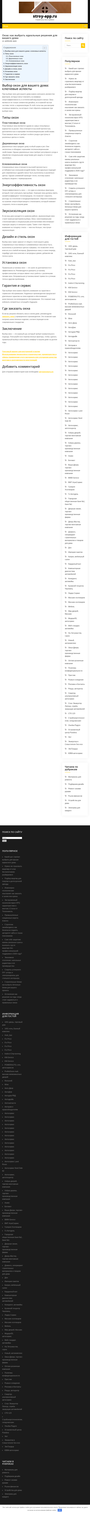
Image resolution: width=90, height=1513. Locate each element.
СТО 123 (71, 713)
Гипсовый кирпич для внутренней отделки (21, 351)
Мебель (71, 607)
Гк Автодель (73, 494)
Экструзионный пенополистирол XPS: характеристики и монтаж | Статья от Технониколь (74, 120)
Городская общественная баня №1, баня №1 (75, 501)
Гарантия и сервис (12, 74)
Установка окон (11, 71)
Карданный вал (74, 564)
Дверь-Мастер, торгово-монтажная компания (73, 524)
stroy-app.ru (45, 16)
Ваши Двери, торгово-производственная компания (12, 1213)
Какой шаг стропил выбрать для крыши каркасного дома (74, 71)
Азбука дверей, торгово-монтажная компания (73, 435)
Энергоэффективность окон (16, 63)
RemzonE (72, 314)
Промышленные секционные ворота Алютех (73, 133)
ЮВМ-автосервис (75, 753)
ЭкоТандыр (73, 749)
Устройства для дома (13, 1490)
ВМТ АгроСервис (75, 482)
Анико (70, 456)
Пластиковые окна (16, 56)
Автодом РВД (73, 332)
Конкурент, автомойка (13, 1305)
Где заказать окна (12, 77)
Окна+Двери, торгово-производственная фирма (12, 1359)
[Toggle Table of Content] (43, 48)
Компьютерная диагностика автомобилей (72, 571)
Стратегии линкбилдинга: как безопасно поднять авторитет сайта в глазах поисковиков (73, 146)
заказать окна (8, 316)
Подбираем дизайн (76, 784)
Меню (5, 26)
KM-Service (72, 288)
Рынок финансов (75, 796)
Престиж (71, 675)
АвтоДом (72, 327)
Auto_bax (72, 261)
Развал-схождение (76, 680)
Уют (69, 737)
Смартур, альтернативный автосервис (71, 696)
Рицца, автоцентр (75, 689)
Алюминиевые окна (16, 61)
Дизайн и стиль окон (13, 69)
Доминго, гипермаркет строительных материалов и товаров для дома (74, 537)
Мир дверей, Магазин (13, 1330)
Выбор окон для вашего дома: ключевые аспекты (25, 51)
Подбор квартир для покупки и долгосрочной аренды (74, 94)
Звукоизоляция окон (13, 66)
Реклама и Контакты (76, 684)
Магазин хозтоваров (76, 598)
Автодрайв (72, 336)
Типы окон (9, 54)
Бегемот (71, 460)
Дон (69, 548)
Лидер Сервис (74, 593)
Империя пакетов (75, 552)
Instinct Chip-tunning (76, 283)
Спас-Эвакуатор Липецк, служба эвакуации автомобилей (75, 706)
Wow (70, 318)
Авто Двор (72, 323)
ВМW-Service (73, 478)
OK (60, 1510)
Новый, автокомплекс (13, 1353)
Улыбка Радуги (74, 725)
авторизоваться (46, 372)
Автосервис (73, 353)
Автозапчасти (73, 341)
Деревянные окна (15, 58)
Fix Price (71, 265)
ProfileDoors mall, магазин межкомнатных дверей (74, 306)
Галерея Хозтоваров (13, 1227)
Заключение (10, 79)
